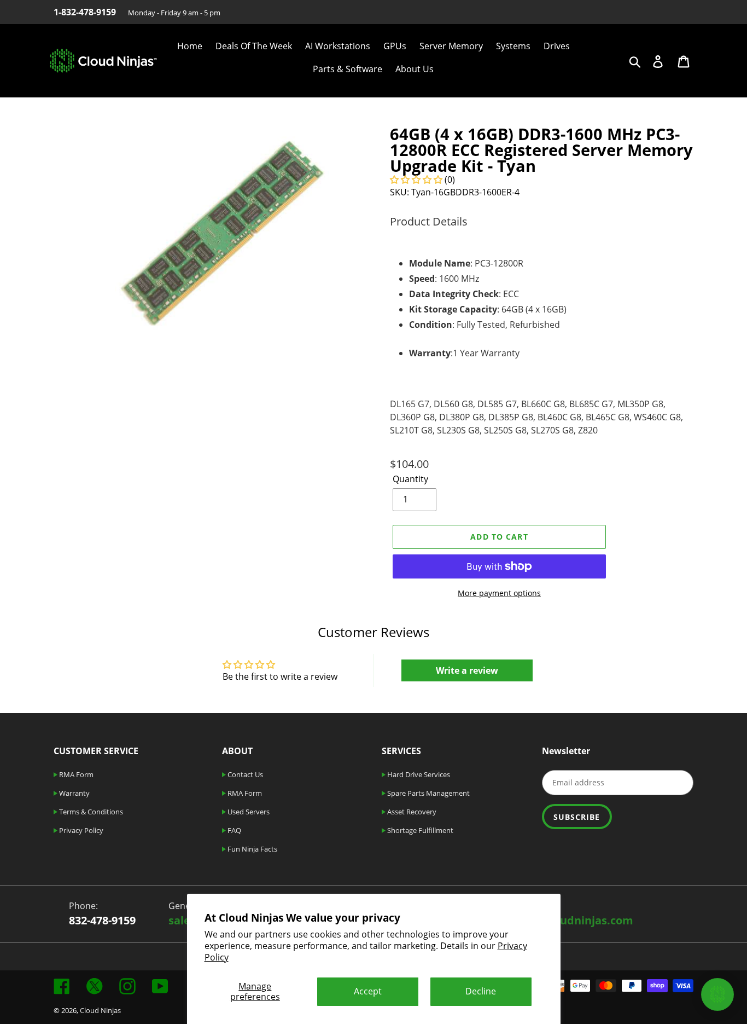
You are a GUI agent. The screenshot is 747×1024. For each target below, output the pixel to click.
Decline (480, 991)
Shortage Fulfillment (419, 830)
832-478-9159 (102, 920)
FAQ (233, 830)
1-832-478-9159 (85, 12)
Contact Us (244, 774)
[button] (416, 179)
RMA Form (75, 774)
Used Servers (248, 812)
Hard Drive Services (418, 774)
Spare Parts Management (428, 793)
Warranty (73, 793)
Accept (368, 991)
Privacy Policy (80, 830)
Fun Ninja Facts (251, 849)
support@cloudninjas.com (562, 920)
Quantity (410, 479)
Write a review (467, 670)
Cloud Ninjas (100, 1010)
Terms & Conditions (90, 812)
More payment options (499, 593)
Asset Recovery (411, 812)
